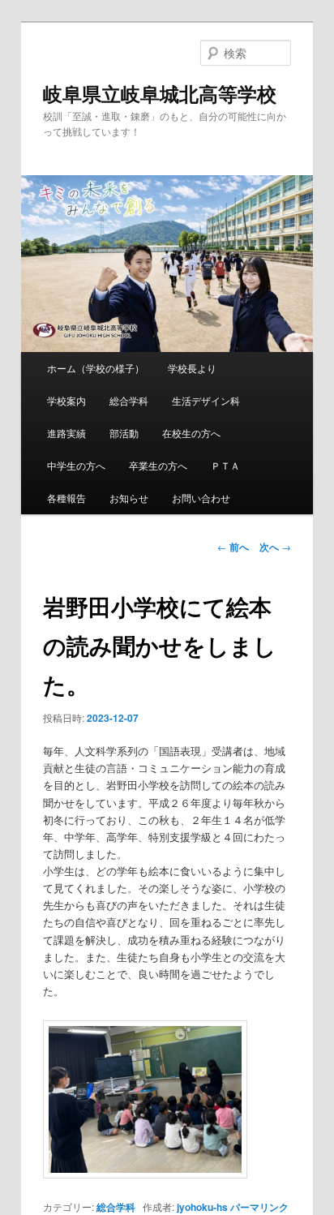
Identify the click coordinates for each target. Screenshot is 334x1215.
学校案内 (66, 400)
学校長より (192, 368)
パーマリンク (259, 1207)
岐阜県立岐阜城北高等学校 (159, 93)
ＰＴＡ (225, 465)
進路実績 (66, 433)
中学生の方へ (76, 465)
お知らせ (128, 497)
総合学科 (128, 400)
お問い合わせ (201, 497)
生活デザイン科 (206, 400)
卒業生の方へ (158, 465)
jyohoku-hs (202, 1207)
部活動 (124, 433)
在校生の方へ (191, 433)
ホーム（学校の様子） (95, 368)
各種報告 (66, 497)
